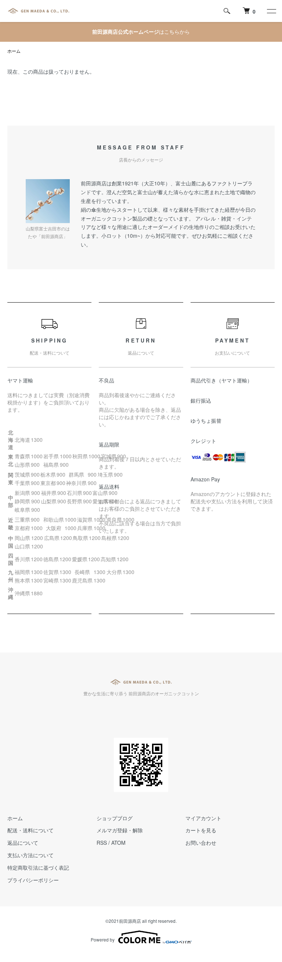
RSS (102, 842)
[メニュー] (271, 11)
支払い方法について (30, 855)
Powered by (103, 939)
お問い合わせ (200, 842)
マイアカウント (203, 818)
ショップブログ (115, 818)
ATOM (118, 842)
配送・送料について (30, 830)
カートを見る (200, 830)
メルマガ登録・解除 (120, 830)
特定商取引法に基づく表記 (38, 867)
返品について (22, 842)
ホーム (14, 51)
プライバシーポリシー (33, 880)
